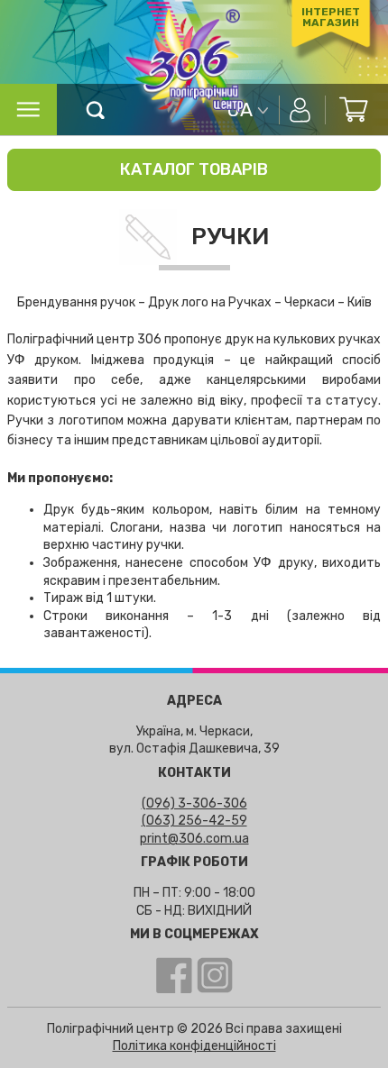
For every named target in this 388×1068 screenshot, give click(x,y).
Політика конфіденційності (194, 1046)
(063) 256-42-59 (194, 820)
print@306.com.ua (194, 838)
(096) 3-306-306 (194, 803)
